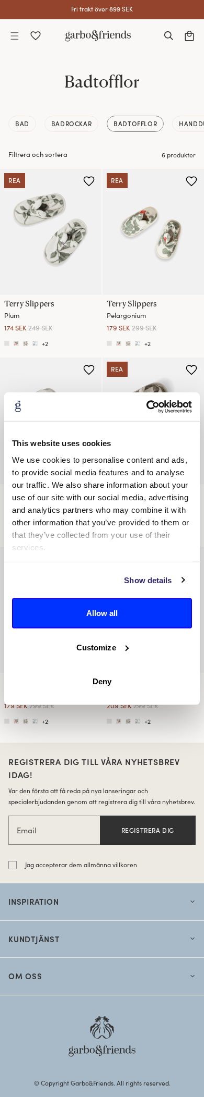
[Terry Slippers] (50, 232)
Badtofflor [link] (135, 123)
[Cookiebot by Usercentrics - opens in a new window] (146, 406)
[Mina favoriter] (35, 36)
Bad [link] (22, 123)
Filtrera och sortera (37, 154)
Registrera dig (147, 830)
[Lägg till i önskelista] (88, 181)
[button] (14, 36)
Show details (148, 579)
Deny (102, 681)
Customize (96, 647)
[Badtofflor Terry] (35, 343)
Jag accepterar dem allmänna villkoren (81, 864)
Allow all (102, 613)
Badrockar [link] (71, 123)
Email (27, 830)
